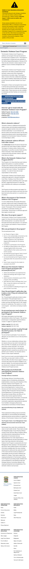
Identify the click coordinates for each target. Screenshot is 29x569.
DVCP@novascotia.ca (13, 117)
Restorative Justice (5, 543)
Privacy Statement (5, 525)
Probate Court (17, 490)
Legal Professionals (18, 512)
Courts (7, 46)
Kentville (15, 546)
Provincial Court (13, 46)
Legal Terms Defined (5, 538)
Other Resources (17, 517)
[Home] (9, 43)
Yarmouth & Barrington (18, 560)
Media (15, 510)
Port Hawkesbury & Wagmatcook (18, 551)
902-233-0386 (14, 112)
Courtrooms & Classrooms (6, 533)
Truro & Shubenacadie (18, 557)
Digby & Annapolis (17, 541)
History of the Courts (5, 546)
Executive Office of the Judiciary (18, 498)
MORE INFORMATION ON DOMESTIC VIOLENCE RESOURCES (12, 97)
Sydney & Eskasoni (18, 555)
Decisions (3, 515)
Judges (15, 495)
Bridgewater (16, 538)
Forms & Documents (5, 510)
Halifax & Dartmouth (18, 543)
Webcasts (3, 520)
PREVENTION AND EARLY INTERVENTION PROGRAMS (13, 102)
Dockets (2, 512)
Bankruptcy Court (17, 488)
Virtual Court (3, 517)
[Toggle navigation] (25, 43)
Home (4, 46)
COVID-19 (3, 522)
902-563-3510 (15, 113)
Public (15, 507)
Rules (2, 507)
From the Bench (4, 541)
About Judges (4, 535)
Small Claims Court (18, 493)
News (15, 515)
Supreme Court (17, 482)
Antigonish (16, 535)
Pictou (15, 548)
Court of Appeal (17, 480)
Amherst (15, 533)
